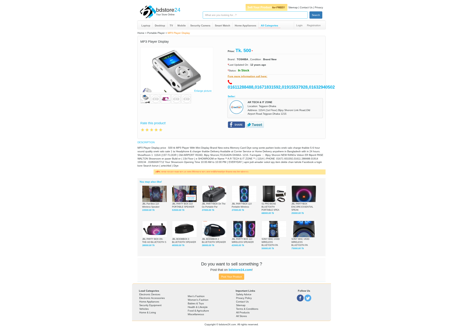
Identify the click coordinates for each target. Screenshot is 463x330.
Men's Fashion (196, 296)
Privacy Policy (244, 298)
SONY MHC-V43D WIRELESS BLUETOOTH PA (271, 242)
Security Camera (200, 25)
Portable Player (156, 32)
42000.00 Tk (238, 245)
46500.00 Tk (178, 245)
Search (316, 15)
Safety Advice (243, 294)
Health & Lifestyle (198, 307)
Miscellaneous (196, 314)
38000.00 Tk (148, 245)
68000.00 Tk (268, 213)
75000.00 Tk (297, 248)
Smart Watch (222, 25)
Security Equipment (150, 305)
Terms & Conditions (247, 308)
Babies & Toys (196, 303)
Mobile (181, 25)
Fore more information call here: (247, 76)
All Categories (269, 25)
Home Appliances (245, 25)
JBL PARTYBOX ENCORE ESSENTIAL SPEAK (302, 207)
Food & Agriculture (198, 310)
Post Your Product (231, 276)
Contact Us (306, 7)
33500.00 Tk (148, 210)
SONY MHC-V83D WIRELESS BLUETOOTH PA (300, 242)
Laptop (145, 25)
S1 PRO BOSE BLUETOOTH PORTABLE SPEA (270, 207)
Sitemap (293, 7)
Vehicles (144, 308)
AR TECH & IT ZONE (260, 102)
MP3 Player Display (179, 32)
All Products (243, 312)
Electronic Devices (149, 294)
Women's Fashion (198, 299)
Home (140, 32)
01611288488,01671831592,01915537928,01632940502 (281, 87)
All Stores (241, 316)
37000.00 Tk (208, 210)
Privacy (319, 7)
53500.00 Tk (178, 210)
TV (171, 25)
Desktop (160, 25)
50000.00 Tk (268, 248)
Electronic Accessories (152, 298)
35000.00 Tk (297, 213)
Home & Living (147, 312)
